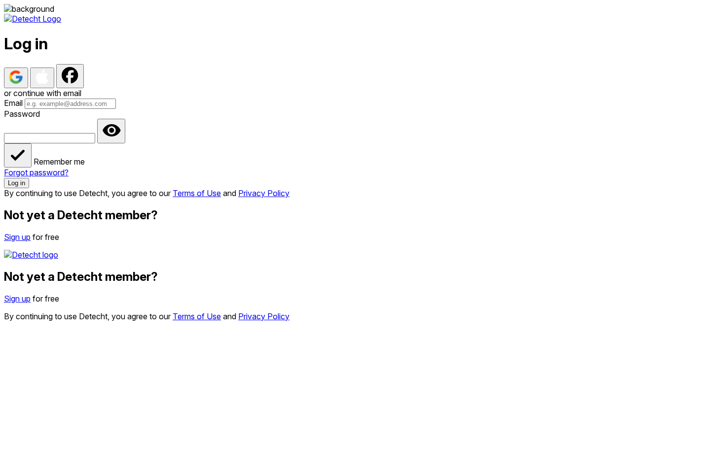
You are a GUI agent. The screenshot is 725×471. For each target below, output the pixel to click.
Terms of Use (197, 193)
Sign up (17, 237)
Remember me (59, 162)
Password (22, 114)
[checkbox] (18, 155)
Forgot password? (36, 172)
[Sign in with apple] (42, 77)
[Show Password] (111, 131)
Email (13, 103)
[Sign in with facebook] (70, 76)
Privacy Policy (264, 193)
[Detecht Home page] (32, 19)
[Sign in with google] (16, 77)
